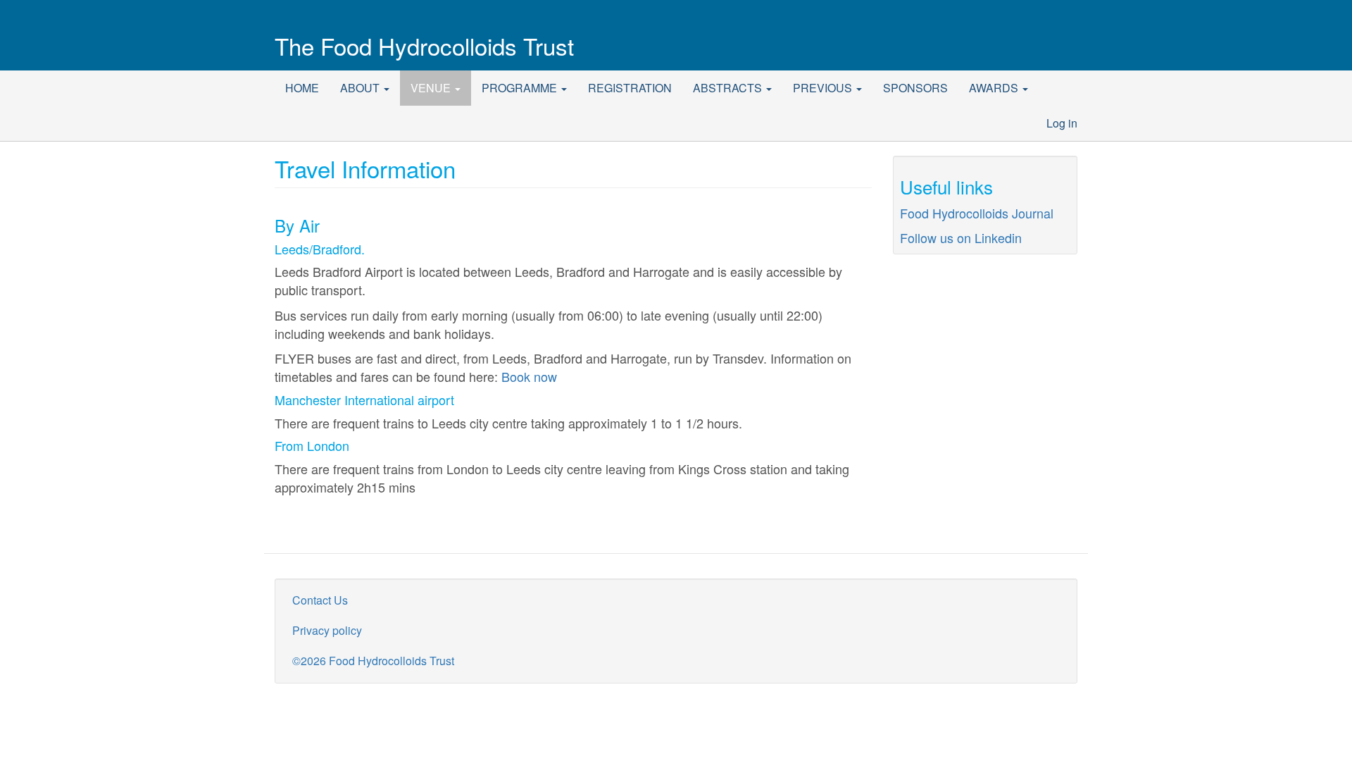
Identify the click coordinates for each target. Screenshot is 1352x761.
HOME (302, 88)
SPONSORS (915, 88)
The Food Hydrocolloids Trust (424, 45)
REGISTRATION (630, 88)
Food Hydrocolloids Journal (976, 213)
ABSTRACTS (729, 88)
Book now (529, 376)
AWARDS (995, 88)
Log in (1061, 123)
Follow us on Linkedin (961, 237)
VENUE (432, 88)
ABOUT (361, 88)
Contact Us (320, 600)
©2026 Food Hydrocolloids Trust (373, 660)
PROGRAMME (521, 88)
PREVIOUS (824, 88)
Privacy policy (327, 630)
